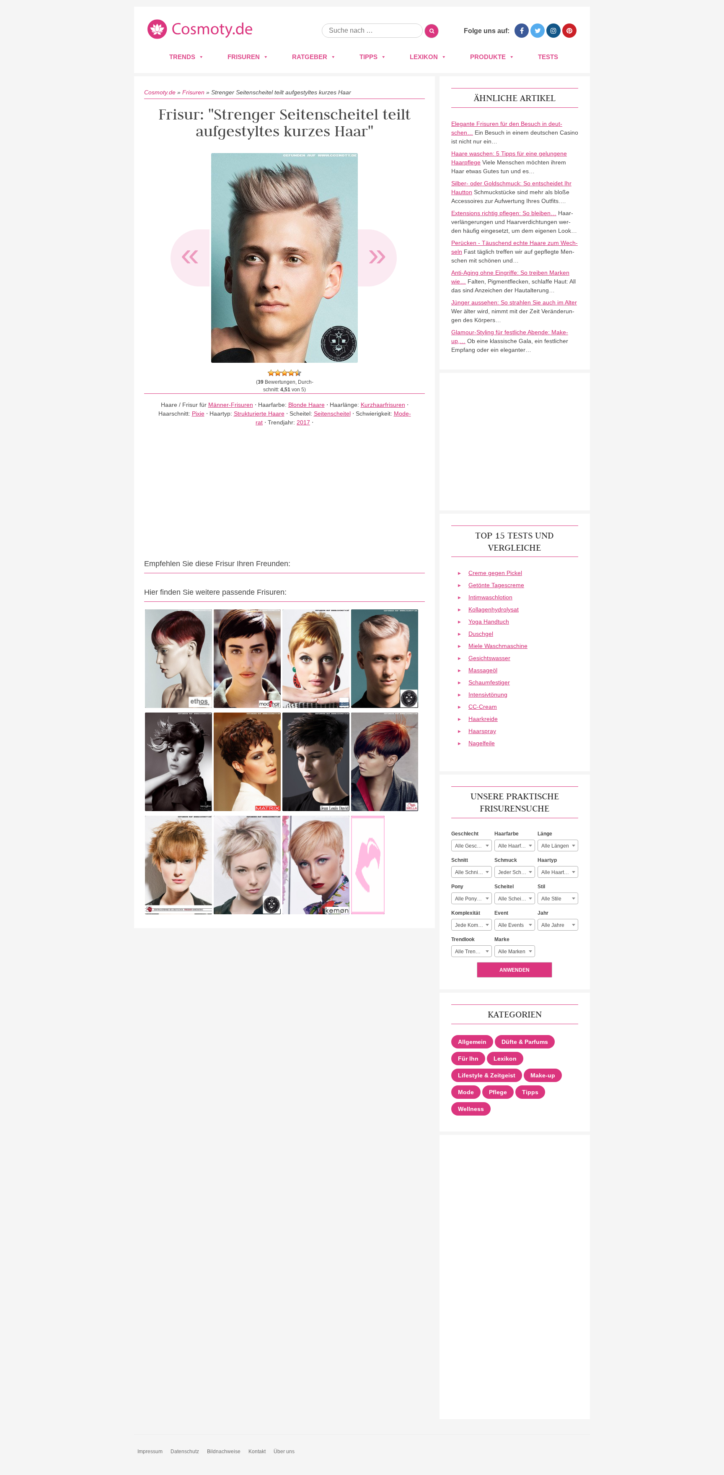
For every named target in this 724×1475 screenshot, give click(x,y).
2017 (303, 422)
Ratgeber (309, 56)
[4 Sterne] (291, 372)
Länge (545, 834)
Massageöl (482, 670)
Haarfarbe (506, 834)
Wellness (471, 1109)
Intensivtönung (487, 694)
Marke (501, 939)
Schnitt (459, 860)
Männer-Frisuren (230, 404)
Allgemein (472, 1041)
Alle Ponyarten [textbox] (472, 899)
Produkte (488, 56)
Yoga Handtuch (488, 621)
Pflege (498, 1092)
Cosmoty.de (160, 92)
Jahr (543, 913)
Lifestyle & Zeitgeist (486, 1075)
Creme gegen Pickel (495, 573)
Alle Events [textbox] (511, 925)
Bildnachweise (223, 1451)
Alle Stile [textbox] (551, 899)
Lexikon (424, 56)
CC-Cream (482, 706)
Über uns (284, 1451)
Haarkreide (483, 718)
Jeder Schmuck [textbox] (515, 872)
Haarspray (482, 731)
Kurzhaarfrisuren (383, 404)
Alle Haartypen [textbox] (558, 872)
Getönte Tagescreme (496, 585)
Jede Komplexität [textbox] (473, 925)
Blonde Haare (306, 404)
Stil (541, 887)
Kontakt (257, 1451)
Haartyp (547, 860)
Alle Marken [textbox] (511, 952)
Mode (466, 1092)
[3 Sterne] (284, 372)
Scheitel (504, 887)
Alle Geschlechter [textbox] (473, 846)
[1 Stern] (271, 372)
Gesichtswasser (489, 658)
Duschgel (480, 633)
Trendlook (463, 939)
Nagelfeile (481, 743)
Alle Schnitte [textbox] (469, 872)
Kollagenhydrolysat (493, 609)
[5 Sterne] (298, 372)
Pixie (198, 413)
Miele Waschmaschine (497, 646)
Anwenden (514, 970)
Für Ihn (468, 1058)
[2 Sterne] (277, 372)
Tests (548, 56)
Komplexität (465, 913)
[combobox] (471, 845)
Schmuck (505, 860)
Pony (457, 887)
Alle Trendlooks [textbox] (473, 952)
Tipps (368, 56)
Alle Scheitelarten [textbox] (516, 899)
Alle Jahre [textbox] (552, 925)
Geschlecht (464, 834)
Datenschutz (185, 1451)
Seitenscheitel (332, 413)
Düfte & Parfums (525, 1041)
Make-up (542, 1075)
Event (501, 913)
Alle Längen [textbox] (555, 846)
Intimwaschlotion (490, 597)
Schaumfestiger (489, 682)
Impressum (150, 1451)
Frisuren (244, 56)
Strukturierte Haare (259, 413)
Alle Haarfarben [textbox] (516, 846)
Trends (182, 56)
